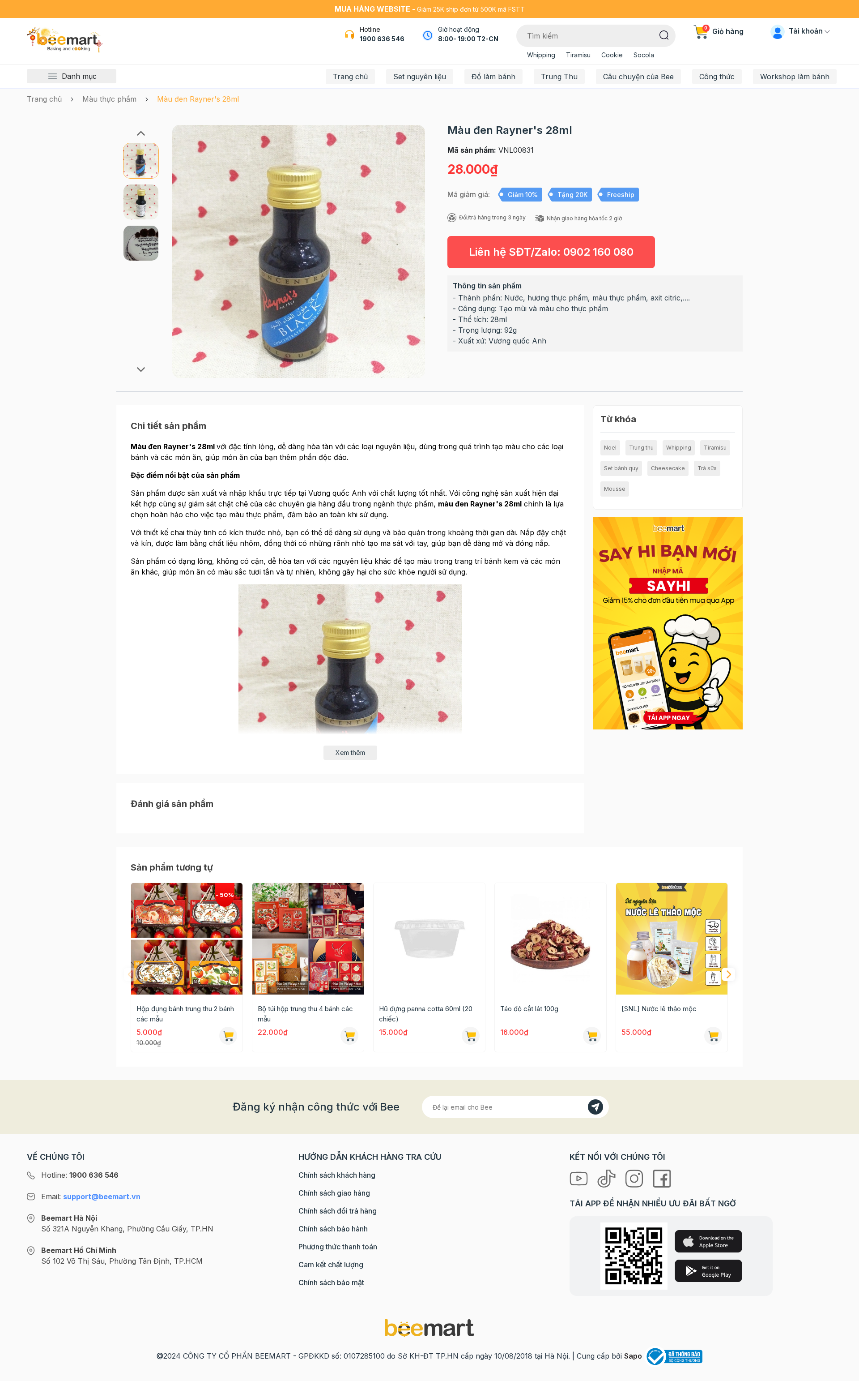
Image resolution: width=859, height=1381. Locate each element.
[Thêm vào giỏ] (471, 1036)
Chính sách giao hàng (334, 1192)
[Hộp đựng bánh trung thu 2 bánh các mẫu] (186, 939)
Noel (610, 447)
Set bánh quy (621, 468)
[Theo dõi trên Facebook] (662, 1177)
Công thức (717, 76)
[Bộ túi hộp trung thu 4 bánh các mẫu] (308, 939)
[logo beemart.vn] (429, 1327)
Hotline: (80, 1175)
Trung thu (641, 447)
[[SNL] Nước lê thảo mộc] (671, 939)
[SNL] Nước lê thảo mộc (659, 1008)
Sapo (633, 1355)
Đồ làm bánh (493, 76)
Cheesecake (668, 468)
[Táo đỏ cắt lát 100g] (550, 939)
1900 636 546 (382, 39)
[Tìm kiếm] (664, 34)
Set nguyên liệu (419, 76)
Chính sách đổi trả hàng (337, 1210)
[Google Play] (708, 1271)
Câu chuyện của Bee (638, 76)
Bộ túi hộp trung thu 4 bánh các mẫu (305, 1013)
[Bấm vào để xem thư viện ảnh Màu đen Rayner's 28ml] (298, 251)
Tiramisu (578, 55)
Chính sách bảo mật (331, 1282)
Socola (644, 55)
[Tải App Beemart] (668, 622)
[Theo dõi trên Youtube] (580, 1177)
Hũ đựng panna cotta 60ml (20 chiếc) (425, 1013)
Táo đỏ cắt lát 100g (529, 1008)
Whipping (541, 55)
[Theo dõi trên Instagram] (635, 1177)
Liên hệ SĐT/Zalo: (551, 251)
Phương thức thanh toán (337, 1246)
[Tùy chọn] (228, 1036)
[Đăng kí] (595, 1107)
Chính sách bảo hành (333, 1228)
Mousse (614, 488)
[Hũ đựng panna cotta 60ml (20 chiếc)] (429, 939)
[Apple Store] (708, 1241)
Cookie (612, 55)
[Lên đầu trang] (842, 1372)
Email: (90, 1196)
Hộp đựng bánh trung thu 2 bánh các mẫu (185, 1013)
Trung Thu (559, 76)
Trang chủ (350, 76)
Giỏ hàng (724, 31)
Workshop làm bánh (794, 76)
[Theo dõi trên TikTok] (607, 1177)
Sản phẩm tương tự (172, 867)
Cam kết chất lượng (330, 1264)
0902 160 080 (598, 251)
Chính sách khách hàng (336, 1175)
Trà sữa (707, 468)
